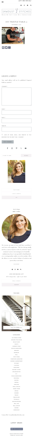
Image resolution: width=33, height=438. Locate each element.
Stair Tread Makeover (16, 327)
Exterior (16, 352)
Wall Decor (16, 405)
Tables (16, 395)
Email (4, 117)
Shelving (16, 384)
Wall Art (16, 403)
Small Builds (16, 386)
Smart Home (16, 388)
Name (3, 109)
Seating (16, 380)
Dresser (16, 350)
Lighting (16, 365)
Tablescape (16, 397)
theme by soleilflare (16, 435)
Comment (5, 86)
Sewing (17, 382)
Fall (16, 354)
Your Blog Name (18, 433)
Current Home (16, 346)
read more (16, 264)
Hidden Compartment (17, 361)
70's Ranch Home (16, 337)
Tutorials (16, 399)
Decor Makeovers (16, 348)
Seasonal (16, 378)
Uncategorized (16, 401)
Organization (16, 371)
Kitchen (16, 363)
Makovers (16, 367)
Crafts (16, 344)
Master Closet (16, 369)
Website (4, 125)
